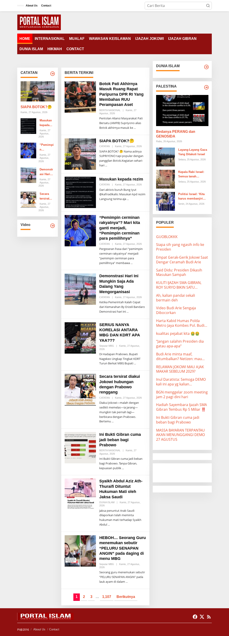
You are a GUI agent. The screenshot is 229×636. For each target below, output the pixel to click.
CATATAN (104, 146)
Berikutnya (126, 597)
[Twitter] (202, 617)
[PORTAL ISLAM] (39, 21)
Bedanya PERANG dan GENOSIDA (175, 134)
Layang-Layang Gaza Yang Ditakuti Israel (192, 152)
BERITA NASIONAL (110, 110)
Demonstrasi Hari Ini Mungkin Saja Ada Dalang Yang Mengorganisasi (46, 172)
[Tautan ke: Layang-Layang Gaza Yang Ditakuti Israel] (165, 156)
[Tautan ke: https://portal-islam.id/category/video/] (52, 225)
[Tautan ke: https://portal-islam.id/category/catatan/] (52, 73)
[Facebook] (195, 617)
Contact (54, 629)
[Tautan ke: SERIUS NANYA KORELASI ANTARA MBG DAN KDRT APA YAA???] (80, 337)
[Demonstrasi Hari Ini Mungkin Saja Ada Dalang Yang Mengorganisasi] (128, 312)
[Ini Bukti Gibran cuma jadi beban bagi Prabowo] (123, 468)
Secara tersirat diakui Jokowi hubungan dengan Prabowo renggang (47, 196)
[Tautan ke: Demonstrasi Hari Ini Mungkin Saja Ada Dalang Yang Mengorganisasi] (28, 174)
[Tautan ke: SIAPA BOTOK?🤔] (38, 91)
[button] (208, 5)
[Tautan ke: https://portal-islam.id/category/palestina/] (206, 87)
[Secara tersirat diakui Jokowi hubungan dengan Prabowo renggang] (113, 421)
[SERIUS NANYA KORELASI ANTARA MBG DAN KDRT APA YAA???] (135, 363)
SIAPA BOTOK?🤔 (36, 107)
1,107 (106, 597)
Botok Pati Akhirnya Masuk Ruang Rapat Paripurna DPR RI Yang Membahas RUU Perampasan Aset (121, 94)
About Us (39, 629)
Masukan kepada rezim (46, 123)
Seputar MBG (106, 345)
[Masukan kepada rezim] (128, 199)
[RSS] (209, 617)
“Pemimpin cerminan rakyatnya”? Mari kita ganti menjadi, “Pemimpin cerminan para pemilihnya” (47, 147)
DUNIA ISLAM (106, 502)
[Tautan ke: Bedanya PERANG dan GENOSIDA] (182, 110)
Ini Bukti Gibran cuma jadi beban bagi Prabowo (120, 439)
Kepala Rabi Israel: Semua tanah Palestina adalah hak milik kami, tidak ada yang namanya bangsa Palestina (192, 174)
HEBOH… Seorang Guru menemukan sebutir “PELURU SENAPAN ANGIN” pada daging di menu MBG (122, 548)
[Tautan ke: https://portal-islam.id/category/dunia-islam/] (206, 67)
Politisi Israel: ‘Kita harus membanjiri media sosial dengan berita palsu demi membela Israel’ (192, 196)
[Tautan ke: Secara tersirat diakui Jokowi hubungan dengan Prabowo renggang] (28, 199)
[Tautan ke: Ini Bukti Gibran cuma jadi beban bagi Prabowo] (80, 447)
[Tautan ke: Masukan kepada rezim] (28, 125)
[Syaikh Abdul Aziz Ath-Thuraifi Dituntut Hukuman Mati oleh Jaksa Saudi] (109, 524)
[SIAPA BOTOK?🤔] (106, 165)
